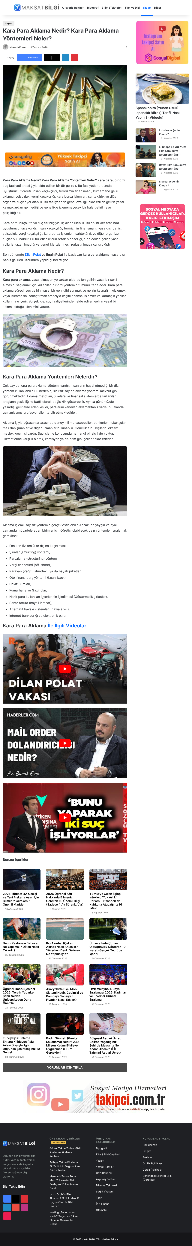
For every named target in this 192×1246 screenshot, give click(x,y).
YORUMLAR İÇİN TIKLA (65, 1067)
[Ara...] (167, 8)
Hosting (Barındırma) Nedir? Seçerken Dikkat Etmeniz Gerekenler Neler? (64, 1218)
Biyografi (93, 7)
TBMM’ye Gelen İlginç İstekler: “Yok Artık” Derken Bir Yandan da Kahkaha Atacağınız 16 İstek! (105, 901)
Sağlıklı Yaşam (104, 1191)
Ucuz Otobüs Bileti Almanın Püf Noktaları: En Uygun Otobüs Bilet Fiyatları (65, 1200)
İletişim (147, 1151)
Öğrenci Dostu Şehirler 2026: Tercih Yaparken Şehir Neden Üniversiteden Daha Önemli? (19, 996)
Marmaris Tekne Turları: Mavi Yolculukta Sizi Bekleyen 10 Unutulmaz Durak (64, 1182)
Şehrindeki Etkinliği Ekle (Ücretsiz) (157, 1177)
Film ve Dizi (132, 7)
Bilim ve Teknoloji (106, 1185)
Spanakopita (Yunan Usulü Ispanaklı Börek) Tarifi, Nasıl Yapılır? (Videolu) (158, 112)
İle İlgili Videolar (66, 626)
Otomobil (101, 1210)
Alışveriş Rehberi (73, 7)
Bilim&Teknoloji (112, 7)
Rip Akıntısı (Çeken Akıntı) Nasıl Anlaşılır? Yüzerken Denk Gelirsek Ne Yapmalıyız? (63, 948)
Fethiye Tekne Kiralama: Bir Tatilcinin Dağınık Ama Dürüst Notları (65, 1166)
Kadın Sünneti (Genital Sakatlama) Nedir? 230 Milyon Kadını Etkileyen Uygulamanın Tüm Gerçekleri (63, 1045)
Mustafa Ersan (18, 47)
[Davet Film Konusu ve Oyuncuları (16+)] (146, 170)
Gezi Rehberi (104, 1173)
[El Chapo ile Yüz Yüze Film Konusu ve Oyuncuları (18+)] (146, 152)
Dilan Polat (33, 254)
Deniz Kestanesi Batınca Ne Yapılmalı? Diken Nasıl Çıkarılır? (21, 946)
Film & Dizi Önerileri (107, 1154)
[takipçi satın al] (65, 159)
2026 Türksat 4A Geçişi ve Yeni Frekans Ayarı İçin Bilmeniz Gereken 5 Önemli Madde (21, 899)
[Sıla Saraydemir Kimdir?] (146, 187)
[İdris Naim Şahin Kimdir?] (146, 135)
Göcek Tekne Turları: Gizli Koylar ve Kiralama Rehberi (65, 1152)
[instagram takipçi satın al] (96, 1096)
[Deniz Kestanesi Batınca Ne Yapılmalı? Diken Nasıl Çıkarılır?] (21, 928)
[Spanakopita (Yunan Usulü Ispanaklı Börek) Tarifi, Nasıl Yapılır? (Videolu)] (162, 89)
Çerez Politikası (152, 1169)
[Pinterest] (74, 57)
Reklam (147, 1157)
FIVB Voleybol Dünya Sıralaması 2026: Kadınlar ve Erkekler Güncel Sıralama (107, 994)
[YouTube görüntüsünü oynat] (65, 669)
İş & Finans (102, 1203)
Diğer (157, 7)
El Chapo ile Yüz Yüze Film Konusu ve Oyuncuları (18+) (172, 150)
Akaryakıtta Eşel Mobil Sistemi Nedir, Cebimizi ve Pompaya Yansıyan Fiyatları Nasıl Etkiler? (64, 994)
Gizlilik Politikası (152, 1163)
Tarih (99, 1197)
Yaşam (147, 7)
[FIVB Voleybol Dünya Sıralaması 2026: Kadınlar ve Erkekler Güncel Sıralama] (108, 974)
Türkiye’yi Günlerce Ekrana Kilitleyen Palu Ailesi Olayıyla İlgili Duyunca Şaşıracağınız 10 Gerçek (21, 1045)
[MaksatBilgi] (37, 7)
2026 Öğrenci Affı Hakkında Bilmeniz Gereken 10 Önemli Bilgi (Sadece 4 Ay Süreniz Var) (64, 899)
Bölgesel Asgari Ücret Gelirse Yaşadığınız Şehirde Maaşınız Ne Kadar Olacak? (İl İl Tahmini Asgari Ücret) (105, 1045)
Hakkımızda (150, 1144)
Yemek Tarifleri (105, 1166)
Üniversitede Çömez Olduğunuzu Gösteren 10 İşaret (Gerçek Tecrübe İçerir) (107, 948)
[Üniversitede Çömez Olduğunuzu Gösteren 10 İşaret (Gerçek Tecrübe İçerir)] (108, 929)
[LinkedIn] (65, 57)
